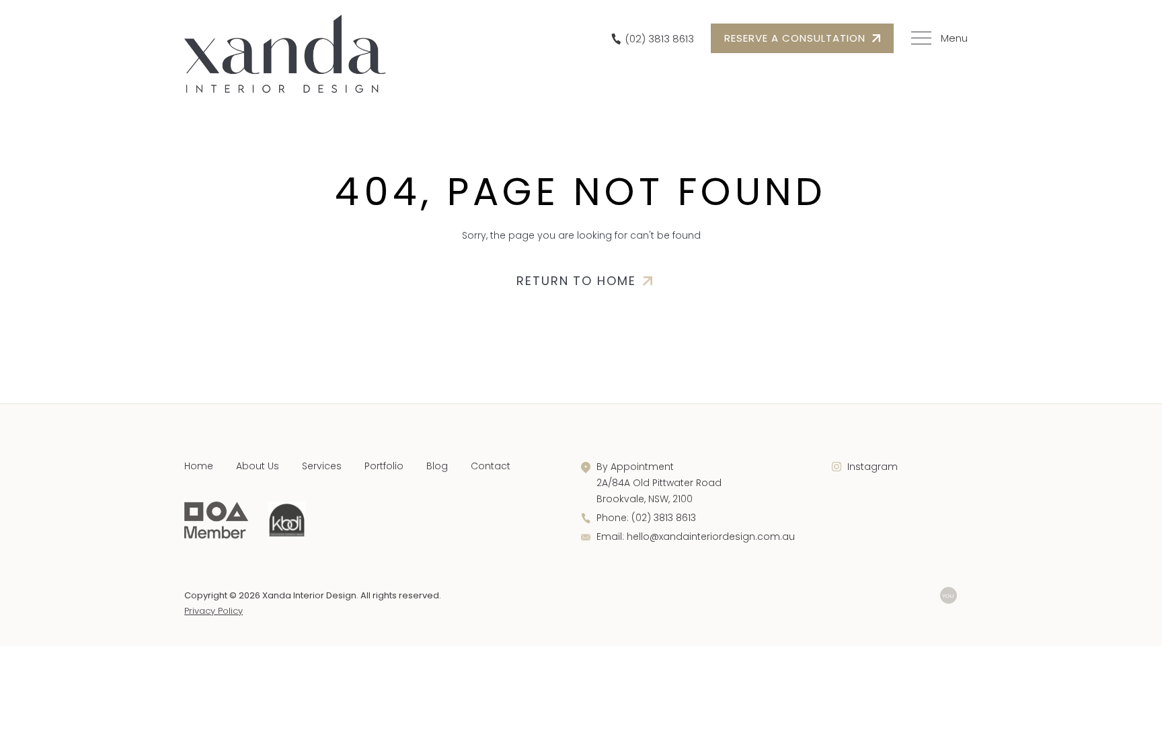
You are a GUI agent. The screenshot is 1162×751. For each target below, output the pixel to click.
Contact (490, 466)
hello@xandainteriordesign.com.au (711, 536)
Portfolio (383, 466)
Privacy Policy (213, 610)
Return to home (576, 280)
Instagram (872, 466)
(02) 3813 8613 (663, 517)
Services (322, 466)
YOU (948, 595)
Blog (437, 466)
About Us (257, 466)
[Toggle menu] (937, 38)
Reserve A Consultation (794, 38)
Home (198, 466)
